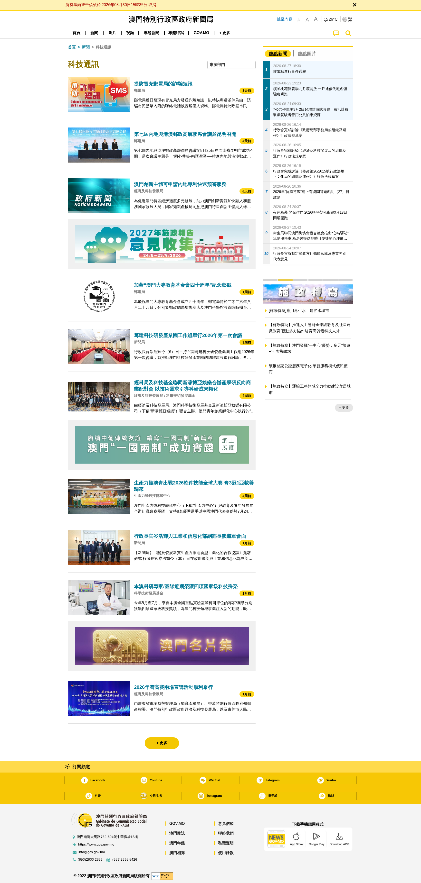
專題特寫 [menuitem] (176, 33)
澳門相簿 (177, 853)
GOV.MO (177, 823)
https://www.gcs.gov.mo (96, 844)
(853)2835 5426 (124, 859)
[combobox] (231, 65)
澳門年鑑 (177, 843)
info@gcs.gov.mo (91, 852)
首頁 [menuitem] (76, 33)
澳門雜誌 (177, 833)
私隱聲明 (226, 843)
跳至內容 (284, 19)
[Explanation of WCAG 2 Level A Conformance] (162, 876)
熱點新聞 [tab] (278, 53)
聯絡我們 (226, 833)
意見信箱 (226, 823)
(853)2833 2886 (90, 859)
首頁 (72, 47)
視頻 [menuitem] (130, 33)
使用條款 (226, 853)
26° (333, 19)
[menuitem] (94, 32)
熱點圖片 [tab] (307, 53)
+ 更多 (344, 414)
